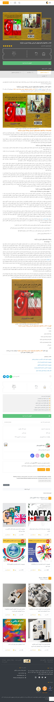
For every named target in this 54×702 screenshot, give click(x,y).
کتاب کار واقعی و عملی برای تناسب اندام (17, 644)
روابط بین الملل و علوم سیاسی (45, 480)
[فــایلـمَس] (46, 3)
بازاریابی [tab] (44, 76)
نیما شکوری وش (41, 445)
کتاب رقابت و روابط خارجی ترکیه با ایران (43, 370)
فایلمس (49, 68)
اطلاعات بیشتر (41, 469)
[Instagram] (35, 677)
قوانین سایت (18, 660)
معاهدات (48, 259)
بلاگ (45, 662)
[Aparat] (42, 677)
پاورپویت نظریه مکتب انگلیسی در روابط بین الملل (41, 359)
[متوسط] (7, 422)
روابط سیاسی (45, 219)
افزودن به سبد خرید (27, 63)
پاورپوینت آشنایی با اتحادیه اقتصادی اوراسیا (42, 368)
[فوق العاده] (10, 422)
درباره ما (4, 660)
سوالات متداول (10, 660)
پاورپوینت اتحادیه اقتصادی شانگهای (44, 365)
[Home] (27, 661)
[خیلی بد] (5, 422)
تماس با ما (4, 662)
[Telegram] (39, 677)
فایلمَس (39, 89)
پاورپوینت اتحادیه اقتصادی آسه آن (44, 362)
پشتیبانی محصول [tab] (15, 72)
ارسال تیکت (50, 662)
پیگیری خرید (43, 660)
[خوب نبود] (6, 422)
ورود (11, 2)
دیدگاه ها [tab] (29, 72)
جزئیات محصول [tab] (43, 72)
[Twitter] (45, 677)
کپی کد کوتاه (27, 489)
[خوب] (9, 422)
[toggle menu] (49, 2)
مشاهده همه (6, 484)
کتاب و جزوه (44, 68)
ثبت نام (5, 2)
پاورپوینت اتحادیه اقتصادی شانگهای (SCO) (16, 564)
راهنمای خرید (50, 660)
